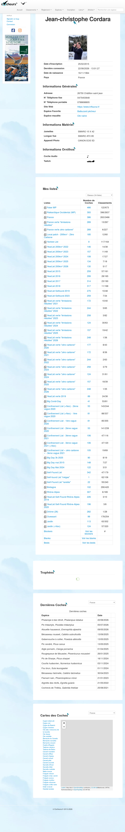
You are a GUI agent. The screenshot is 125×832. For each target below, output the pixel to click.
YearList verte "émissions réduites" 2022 (58, 309)
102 (89, 487)
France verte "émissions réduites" (57, 223)
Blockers (48, 531)
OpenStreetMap (78, 787)
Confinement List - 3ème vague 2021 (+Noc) (61, 444)
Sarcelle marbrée (49, 769)
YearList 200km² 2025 (57, 261)
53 (89, 406)
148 (89, 462)
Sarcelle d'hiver (48, 765)
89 (89, 396)
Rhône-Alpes (53, 491)
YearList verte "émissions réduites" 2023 (58, 317)
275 (89, 290)
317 (89, 285)
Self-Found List (54, 472)
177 (89, 344)
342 (89, 472)
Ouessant (51, 516)
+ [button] (64, 723)
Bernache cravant (49, 743)
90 (89, 457)
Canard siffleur (48, 754)
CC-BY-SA (94, 787)
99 (89, 516)
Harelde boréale (48, 789)
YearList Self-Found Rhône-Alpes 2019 (61, 498)
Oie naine (82, 115)
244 (89, 308)
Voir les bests (88, 542)
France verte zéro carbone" (60, 229)
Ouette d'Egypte (48, 745)
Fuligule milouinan (49, 782)
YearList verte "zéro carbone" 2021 (59, 353)
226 (89, 496)
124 (89, 322)
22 (89, 482)
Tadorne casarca (49, 747)
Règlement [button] (45, 10)
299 (89, 276)
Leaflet (63, 787)
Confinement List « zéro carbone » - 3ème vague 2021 (61, 452)
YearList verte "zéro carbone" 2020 (59, 346)
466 (89, 207)
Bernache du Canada (50, 738)
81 (89, 413)
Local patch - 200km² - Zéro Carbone (59, 236)
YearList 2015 (53, 271)
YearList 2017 (53, 281)
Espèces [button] (58, 10)
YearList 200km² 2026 (57, 266)
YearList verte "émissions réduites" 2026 (58, 339)
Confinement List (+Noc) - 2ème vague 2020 (61, 407)
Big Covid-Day (54, 401)
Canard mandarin (49, 751)
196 (89, 504)
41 (89, 401)
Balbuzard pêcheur (86, 111)
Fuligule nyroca (48, 778)
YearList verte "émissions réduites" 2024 (58, 324)
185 (89, 234)
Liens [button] (81, 10)
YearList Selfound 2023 (58, 295)
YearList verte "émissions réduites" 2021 (58, 302)
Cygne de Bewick (49, 725)
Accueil (19, 10)
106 (89, 435)
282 (89, 511)
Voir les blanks (89, 538)
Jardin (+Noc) (53, 526)
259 (89, 271)
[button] (24, 3)
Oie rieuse (46, 734)
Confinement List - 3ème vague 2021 (61, 437)
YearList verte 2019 (56, 396)
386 (89, 217)
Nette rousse (47, 771)
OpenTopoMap (78, 790)
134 (89, 261)
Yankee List (52, 241)
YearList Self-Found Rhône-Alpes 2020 (61, 505)
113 (89, 521)
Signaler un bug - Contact (13, 20)
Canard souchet (48, 762)
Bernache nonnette (49, 740)
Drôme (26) (52, 511)
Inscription (71, 10)
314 (89, 281)
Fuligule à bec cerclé (50, 776)
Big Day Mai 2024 (55, 467)
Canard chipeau (48, 756)
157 (89, 251)
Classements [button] (31, 10)
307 (89, 491)
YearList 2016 (53, 276)
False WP (51, 207)
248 (89, 337)
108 (89, 256)
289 (89, 222)
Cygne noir (46, 723)
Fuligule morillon (48, 780)
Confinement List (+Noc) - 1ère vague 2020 (60, 415)
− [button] (64, 726)
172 (89, 300)
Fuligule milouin (48, 773)
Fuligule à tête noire (50, 784)
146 (89, 246)
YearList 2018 (53, 285)
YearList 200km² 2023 (57, 251)
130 (89, 266)
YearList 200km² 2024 (57, 256)
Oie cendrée (47, 736)
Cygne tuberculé (48, 721)
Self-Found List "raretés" (59, 482)
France (50, 217)
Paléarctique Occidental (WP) (61, 212)
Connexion (11, 24)
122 (89, 467)
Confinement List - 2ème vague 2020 (61, 429)
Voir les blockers (89, 532)
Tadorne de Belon (49, 749)
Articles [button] (90, 10)
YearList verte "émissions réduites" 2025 (58, 331)
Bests (46, 542)
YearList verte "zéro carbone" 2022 (59, 361)
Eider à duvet (47, 787)
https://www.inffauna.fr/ (88, 106)
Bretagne (51, 487)
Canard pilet (47, 760)
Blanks (47, 538)
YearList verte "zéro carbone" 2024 (59, 375)
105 (89, 450)
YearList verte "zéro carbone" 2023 (59, 368)
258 (89, 315)
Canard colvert (48, 758)
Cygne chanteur (48, 727)
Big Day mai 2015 (55, 462)
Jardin (50, 521)
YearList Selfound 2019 (58, 290)
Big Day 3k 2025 (55, 457)
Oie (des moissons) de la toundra (51, 730)
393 (89, 212)
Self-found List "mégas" (58, 477)
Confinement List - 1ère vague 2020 (60, 422)
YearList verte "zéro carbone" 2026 (59, 390)
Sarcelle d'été (47, 767)
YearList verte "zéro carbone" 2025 (59, 383)
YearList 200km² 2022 (57, 246)
